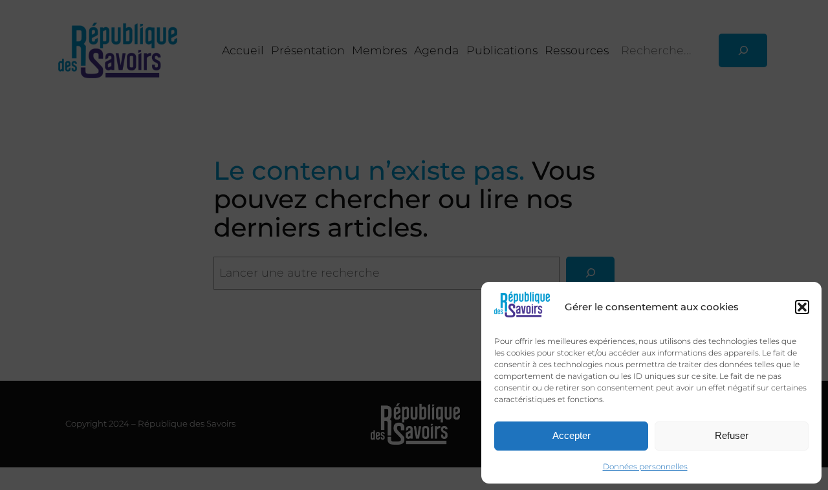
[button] (802, 307)
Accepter (571, 435)
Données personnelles (645, 466)
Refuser (731, 435)
